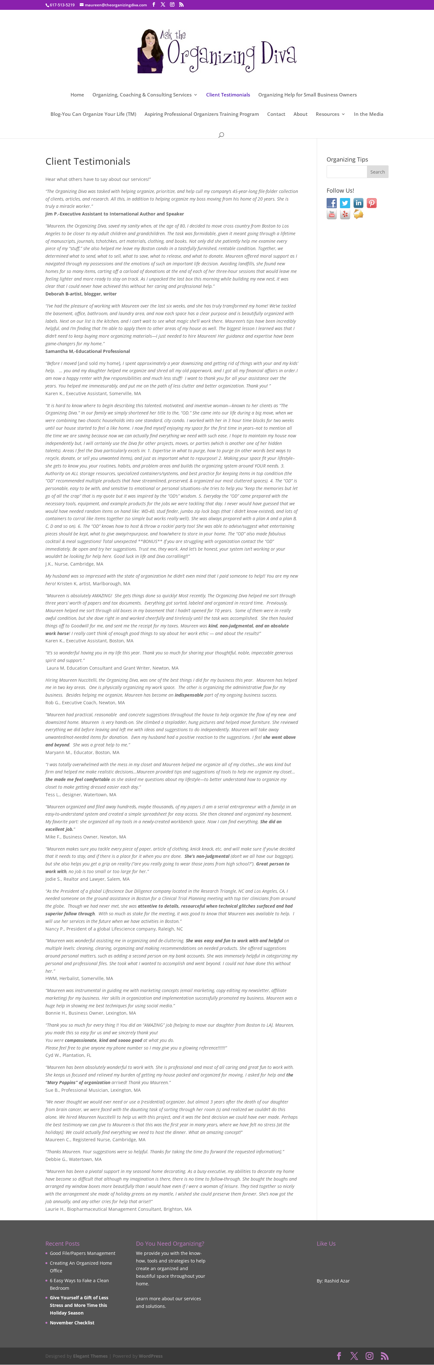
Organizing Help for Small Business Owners (307, 95)
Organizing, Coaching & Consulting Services (142, 95)
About (301, 114)
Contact (276, 114)
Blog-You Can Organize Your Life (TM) (93, 114)
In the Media (368, 114)
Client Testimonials (228, 95)
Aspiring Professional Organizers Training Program (202, 114)
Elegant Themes (90, 1356)
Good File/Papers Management (82, 1253)
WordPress (151, 1356)
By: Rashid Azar (333, 1281)
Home (77, 95)
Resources (327, 114)
